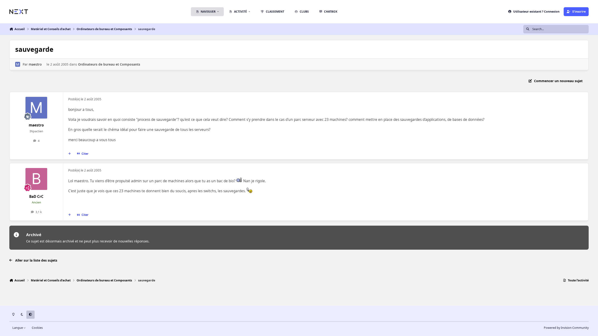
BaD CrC (36, 196)
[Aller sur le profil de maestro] (17, 64)
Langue (18, 328)
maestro (35, 64)
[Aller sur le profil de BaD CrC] (36, 179)
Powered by (566, 328)
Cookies (37, 328)
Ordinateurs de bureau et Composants (109, 64)
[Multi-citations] (69, 154)
